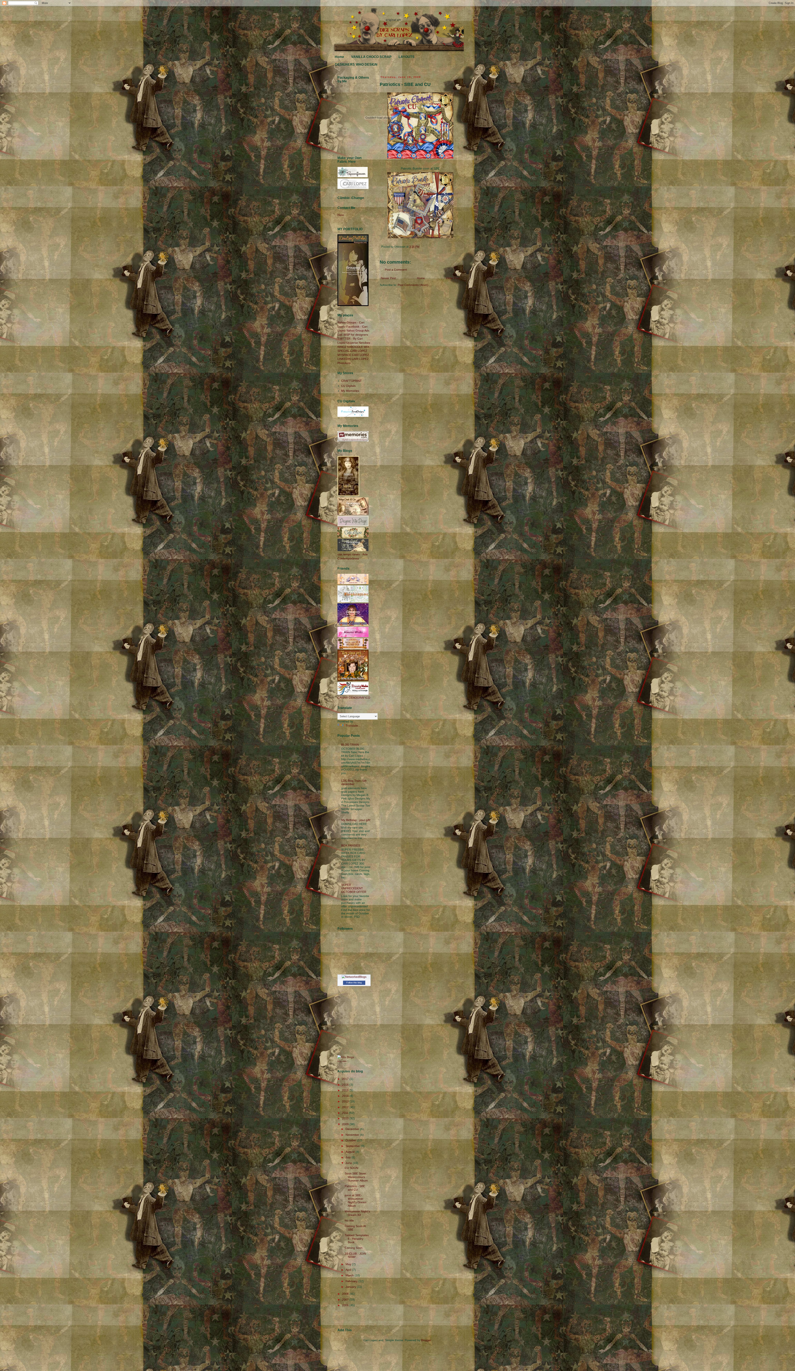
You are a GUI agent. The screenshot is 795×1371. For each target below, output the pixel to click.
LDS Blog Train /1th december (354, 782)
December (353, 1129)
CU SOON (351, 1168)
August (350, 1151)
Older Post (453, 278)
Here (340, 215)
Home (339, 57)
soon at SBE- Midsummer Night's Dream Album (355, 1200)
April (349, 1269)
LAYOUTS (406, 57)
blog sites (342, 1061)
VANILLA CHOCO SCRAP (371, 57)
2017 (345, 1078)
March (350, 1275)
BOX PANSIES (350, 845)
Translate (352, 725)
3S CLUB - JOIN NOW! (355, 1255)
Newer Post (388, 278)
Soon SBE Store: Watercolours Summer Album (356, 1177)
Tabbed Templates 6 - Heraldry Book (357, 1239)
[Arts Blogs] (345, 1057)
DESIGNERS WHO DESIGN (356, 64)
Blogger (426, 1340)
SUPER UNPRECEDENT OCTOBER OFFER (353, 888)
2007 (345, 1299)
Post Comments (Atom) (413, 285)
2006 (345, 1305)
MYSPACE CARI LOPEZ (353, 355)
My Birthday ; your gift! (356, 820)
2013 (345, 1101)
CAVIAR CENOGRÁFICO (353, 697)
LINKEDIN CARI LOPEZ (353, 359)
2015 (345, 1090)
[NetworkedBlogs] (354, 976)
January (351, 1286)
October (351, 1140)
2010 (345, 1118)
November (353, 1134)
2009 (345, 1124)
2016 (345, 1084)
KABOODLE (355, 346)
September (353, 1146)
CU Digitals (348, 385)
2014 (345, 1095)
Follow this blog (354, 982)
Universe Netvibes (358, 342)
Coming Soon (354, 1247)
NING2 (341, 346)
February (352, 1281)
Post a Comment (396, 269)
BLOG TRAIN (350, 744)
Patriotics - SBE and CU (355, 1187)
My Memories (350, 390)
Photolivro (344, 363)
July (349, 1157)
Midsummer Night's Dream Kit (357, 1213)
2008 (345, 1293)
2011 (345, 1112)
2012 (345, 1107)
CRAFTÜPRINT (351, 380)
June (349, 1163)
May (349, 1264)
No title (349, 1220)
